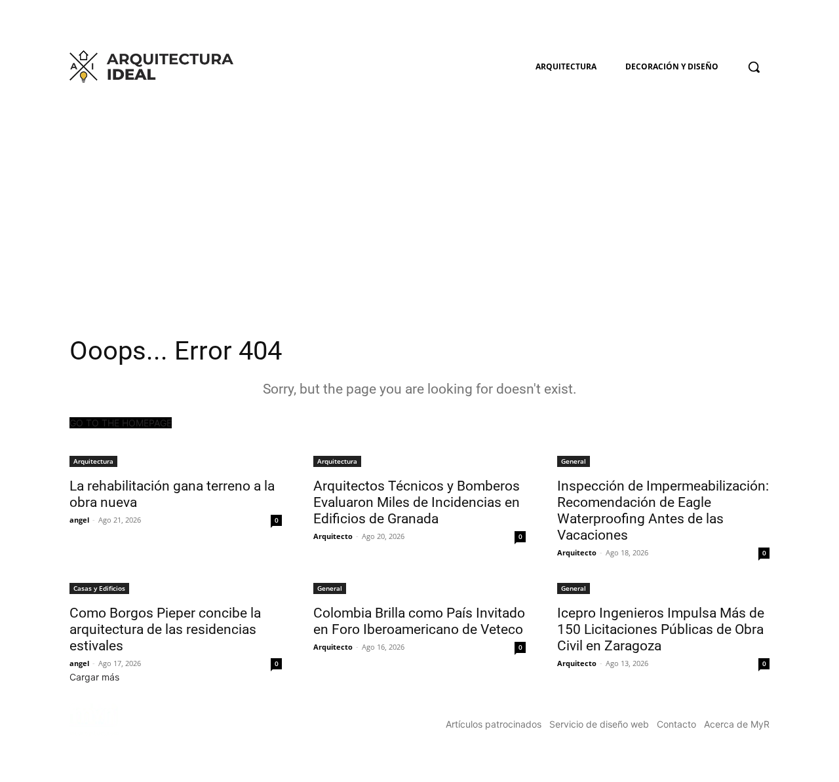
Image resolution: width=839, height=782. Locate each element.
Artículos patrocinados (493, 724)
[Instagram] (743, 23)
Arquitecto (333, 536)
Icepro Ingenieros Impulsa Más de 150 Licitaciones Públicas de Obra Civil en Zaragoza (660, 629)
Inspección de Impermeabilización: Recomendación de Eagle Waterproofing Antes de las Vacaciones (663, 510)
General (573, 461)
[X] (762, 23)
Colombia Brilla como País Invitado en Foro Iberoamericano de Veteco (419, 621)
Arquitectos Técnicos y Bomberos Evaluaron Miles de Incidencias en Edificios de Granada (416, 502)
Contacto (676, 724)
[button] (754, 67)
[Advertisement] (419, 187)
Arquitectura (93, 461)
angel (79, 520)
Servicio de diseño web (599, 724)
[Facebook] (725, 23)
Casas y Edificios (99, 588)
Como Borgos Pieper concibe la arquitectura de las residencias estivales (165, 629)
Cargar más (94, 676)
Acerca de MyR (737, 724)
